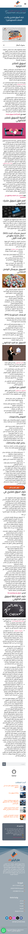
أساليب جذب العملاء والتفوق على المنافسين (15, 196)
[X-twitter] (17, 918)
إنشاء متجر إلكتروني (7, 163)
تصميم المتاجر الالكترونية (14, 11)
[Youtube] (10, 918)
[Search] (4, 764)
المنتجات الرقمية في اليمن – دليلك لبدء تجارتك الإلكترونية (10, 816)
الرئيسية (24, 11)
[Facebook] (21, 918)
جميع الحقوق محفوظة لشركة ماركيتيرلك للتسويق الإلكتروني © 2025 (14, 930)
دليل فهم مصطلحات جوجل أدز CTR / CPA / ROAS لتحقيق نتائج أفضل (10, 802)
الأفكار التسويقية (21, 84)
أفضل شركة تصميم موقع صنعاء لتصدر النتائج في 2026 (10, 809)
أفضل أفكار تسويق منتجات (13, 114)
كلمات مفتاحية (14, 249)
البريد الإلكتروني (19, 363)
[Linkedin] (6, 918)
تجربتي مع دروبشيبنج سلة (14, 593)
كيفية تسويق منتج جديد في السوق (11, 786)
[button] (25, 3)
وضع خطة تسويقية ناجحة (18, 621)
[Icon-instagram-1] (14, 918)
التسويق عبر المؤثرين (21, 390)
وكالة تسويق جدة (13, 793)
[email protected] (17, 837)
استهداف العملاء (18, 631)
